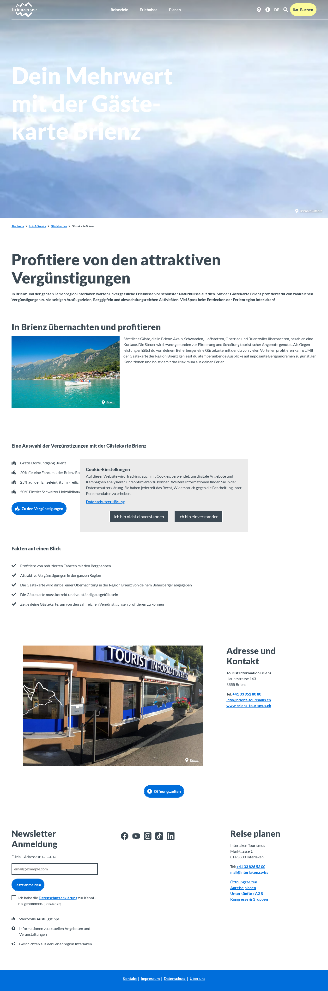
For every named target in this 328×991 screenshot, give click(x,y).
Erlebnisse (149, 9)
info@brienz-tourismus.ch (248, 699)
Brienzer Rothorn (311, 211)
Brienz (110, 402)
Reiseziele (119, 9)
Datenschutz (175, 978)
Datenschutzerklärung (58, 897)
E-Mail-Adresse (34, 856)
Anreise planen (243, 887)
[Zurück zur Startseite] (24, 9)
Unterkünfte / (242, 893)
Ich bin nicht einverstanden (139, 516)
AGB (259, 893)
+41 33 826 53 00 (251, 866)
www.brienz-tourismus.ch (248, 705)
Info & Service (37, 226)
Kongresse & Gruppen (249, 899)
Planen (175, 9)
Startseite (18, 226)
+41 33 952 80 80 (246, 694)
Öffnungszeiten (243, 882)
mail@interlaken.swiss (249, 872)
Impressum (150, 978)
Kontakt (130, 978)
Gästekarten (59, 226)
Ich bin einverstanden (198, 516)
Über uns (197, 978)
